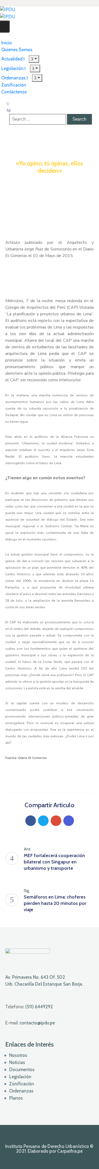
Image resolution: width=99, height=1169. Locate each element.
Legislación (20, 1076)
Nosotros (18, 1055)
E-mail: (30, 1022)
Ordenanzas (21, 1091)
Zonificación (21, 1083)
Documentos (22, 1069)
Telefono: (29, 1006)
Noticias (17, 1062)
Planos (16, 1098)
